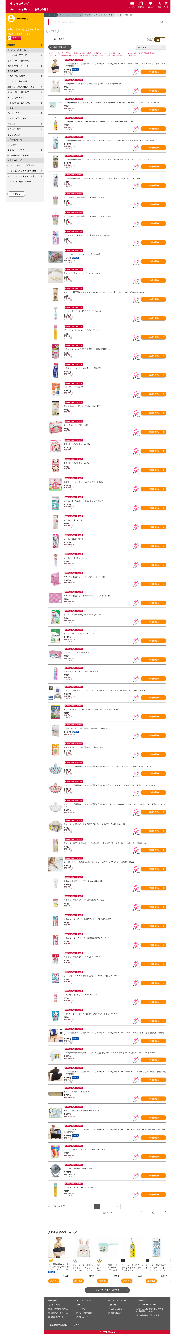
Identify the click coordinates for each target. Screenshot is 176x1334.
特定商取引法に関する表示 (19, 155)
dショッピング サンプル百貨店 (20, 165)
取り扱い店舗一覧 (56, 1317)
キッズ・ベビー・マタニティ (70, 15)
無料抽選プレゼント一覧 (18, 66)
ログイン (16, 194)
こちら (78, 1325)
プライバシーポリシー (17, 150)
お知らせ (11, 124)
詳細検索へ (11, 45)
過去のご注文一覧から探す (19, 92)
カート (79, 1305)
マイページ (81, 1309)
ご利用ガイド (13, 113)
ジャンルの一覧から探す (18, 81)
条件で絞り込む (60, 47)
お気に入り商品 (55, 1305)
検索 (162, 22)
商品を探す (53, 1300)
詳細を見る (154, 72)
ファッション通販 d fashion (19, 182)
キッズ (87, 15)
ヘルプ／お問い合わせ (17, 118)
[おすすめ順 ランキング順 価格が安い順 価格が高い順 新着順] (150, 47)
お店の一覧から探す (16, 76)
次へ (153, 1213)
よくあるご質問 (14, 129)
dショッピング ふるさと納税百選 (21, 171)
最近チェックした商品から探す (21, 87)
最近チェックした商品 (58, 1309)
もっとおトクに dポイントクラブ (21, 176)
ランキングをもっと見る (107, 1290)
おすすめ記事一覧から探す (19, 103)
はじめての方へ (14, 135)
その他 (118, 15)
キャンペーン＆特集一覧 (18, 61)
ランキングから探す (16, 98)
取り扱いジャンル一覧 (58, 1313)
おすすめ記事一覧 (84, 1300)
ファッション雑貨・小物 (103, 15)
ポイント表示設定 (84, 1313)
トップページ (50, 15)
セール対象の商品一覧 (17, 55)
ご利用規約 (12, 145)
